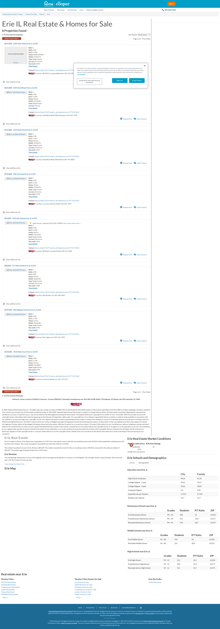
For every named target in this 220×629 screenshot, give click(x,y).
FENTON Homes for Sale (83, 585)
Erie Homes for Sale (82, 582)
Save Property (142, 119)
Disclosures (114, 607)
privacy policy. (81, 74)
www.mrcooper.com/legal (69, 623)
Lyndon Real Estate (7, 590)
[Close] (144, 65)
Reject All (120, 80)
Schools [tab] (132, 463)
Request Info (127, 119)
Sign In (171, 4)
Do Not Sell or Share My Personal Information (89, 81)
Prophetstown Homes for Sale (85, 590)
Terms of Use (102, 607)
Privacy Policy (90, 607)
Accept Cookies (137, 80)
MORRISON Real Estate (9, 594)
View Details (33, 66)
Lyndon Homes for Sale (83, 592)
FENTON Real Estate (8, 582)
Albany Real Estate (7, 592)
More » (5, 597)
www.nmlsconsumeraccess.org (153, 621)
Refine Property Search (12, 38)
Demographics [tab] (144, 463)
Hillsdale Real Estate (8, 585)
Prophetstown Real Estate (10, 587)
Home (80, 607)
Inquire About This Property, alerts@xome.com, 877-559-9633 (57, 70)
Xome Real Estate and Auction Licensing (60, 611)
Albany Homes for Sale (83, 594)
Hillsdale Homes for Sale (83, 587)
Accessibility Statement (129, 607)
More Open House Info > (72, 223)
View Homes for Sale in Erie (14, 464)
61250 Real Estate (155, 582)
